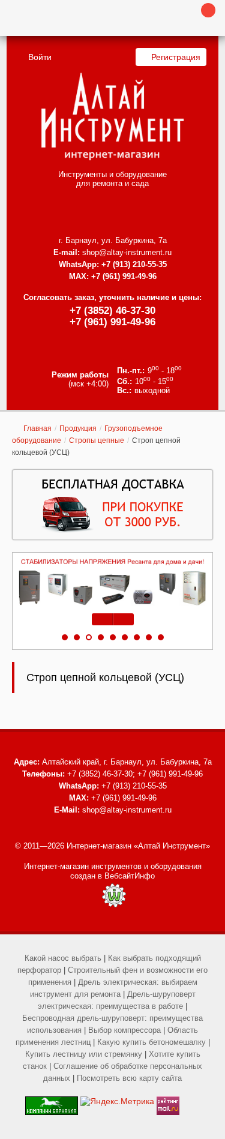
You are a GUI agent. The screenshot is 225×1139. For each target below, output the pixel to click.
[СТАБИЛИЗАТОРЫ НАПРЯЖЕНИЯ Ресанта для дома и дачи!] (112, 582)
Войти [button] (40, 57)
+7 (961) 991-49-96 (112, 322)
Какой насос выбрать (63, 958)
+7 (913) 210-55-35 (134, 264)
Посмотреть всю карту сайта (129, 1078)
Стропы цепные (96, 440)
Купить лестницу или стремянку (83, 1054)
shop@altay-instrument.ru (127, 252)
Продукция (78, 428)
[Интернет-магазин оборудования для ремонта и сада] (112, 116)
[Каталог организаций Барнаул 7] (51, 1101)
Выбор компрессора (124, 1030)
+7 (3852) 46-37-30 (112, 310)
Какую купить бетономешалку (151, 1042)
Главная (37, 428)
